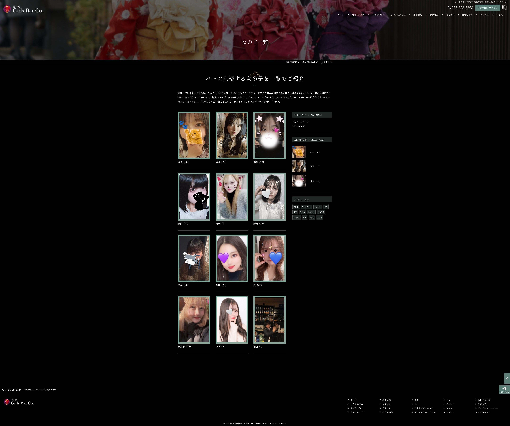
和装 (304, 217)
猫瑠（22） (222, 162)
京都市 (296, 207)
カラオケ (297, 217)
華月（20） (222, 285)
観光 (295, 212)
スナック (311, 212)
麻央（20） (184, 162)
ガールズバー (306, 207)
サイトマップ (484, 412)
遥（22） (258, 285)
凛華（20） (259, 162)
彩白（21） (184, 223)
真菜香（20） (185, 346)
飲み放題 (321, 212)
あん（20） (184, 285)
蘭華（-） (221, 223)
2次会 (312, 217)
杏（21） (220, 346)
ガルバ (319, 217)
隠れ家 (302, 212)
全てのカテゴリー (302, 121)
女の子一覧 (299, 126)
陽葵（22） (259, 223)
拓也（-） (258, 346)
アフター (317, 207)
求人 (325, 207)
